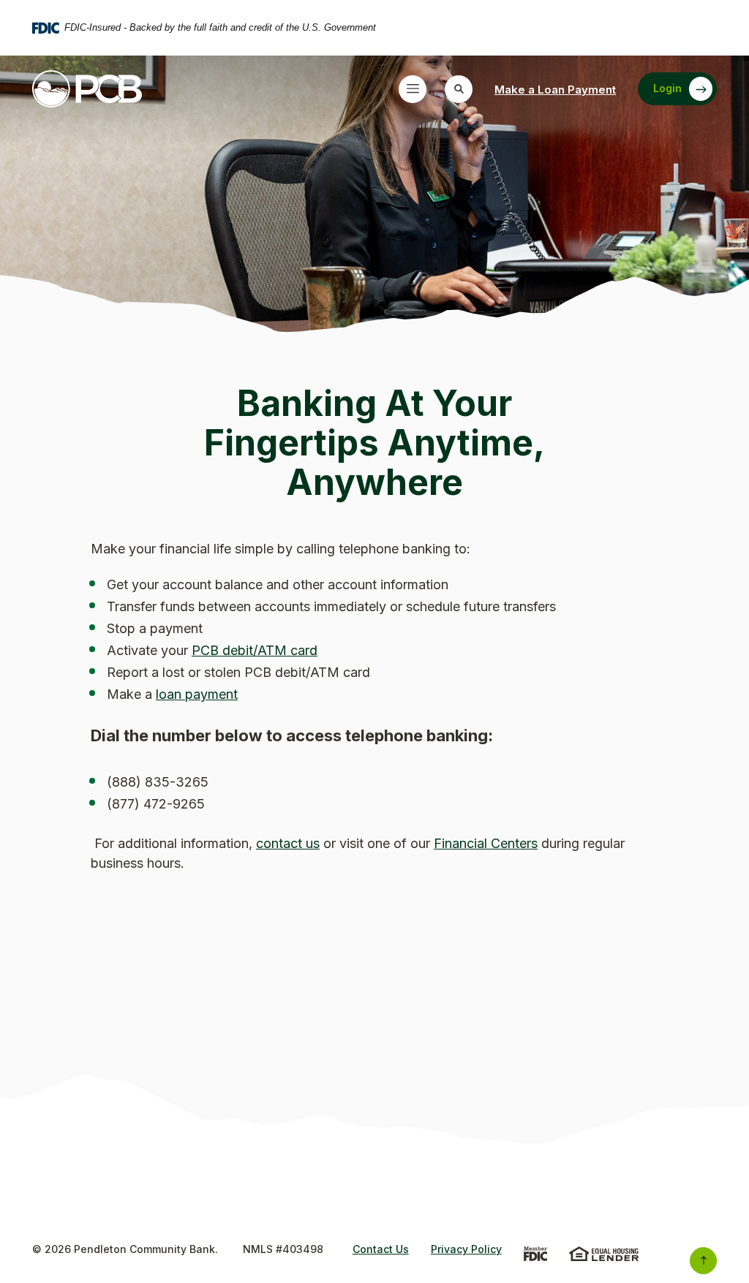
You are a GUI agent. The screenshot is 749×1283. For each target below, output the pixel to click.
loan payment (197, 694)
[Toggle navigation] (412, 89)
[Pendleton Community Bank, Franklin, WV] (87, 89)
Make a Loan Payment (555, 89)
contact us (288, 843)
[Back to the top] (703, 1260)
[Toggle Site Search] (459, 89)
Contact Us (381, 1249)
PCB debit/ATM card (254, 650)
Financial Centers (486, 843)
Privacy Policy (466, 1249)
